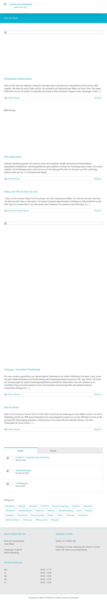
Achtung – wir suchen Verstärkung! (22, 369)
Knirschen (40, 511)
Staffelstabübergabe (23, 470)
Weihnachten (83, 515)
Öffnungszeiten (42, 520)
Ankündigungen (21, 483)
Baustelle (22, 506)
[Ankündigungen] (10, 484)
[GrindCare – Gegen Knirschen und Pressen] (10, 458)
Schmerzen (10, 515)
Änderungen (12, 211)
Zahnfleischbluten (13, 520)
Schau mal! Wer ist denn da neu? (21, 191)
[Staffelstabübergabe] (10, 471)
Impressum (65, 598)
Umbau (60, 515)
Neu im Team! (11, 407)
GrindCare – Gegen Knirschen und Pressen (32, 457)
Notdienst (51, 511)
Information (87, 506)
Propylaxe (89, 511)
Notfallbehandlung (66, 511)
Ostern (78, 511)
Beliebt (20, 451)
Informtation (10, 511)
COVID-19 (45, 506)
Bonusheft (33, 506)
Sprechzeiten (22, 515)
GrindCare (76, 506)
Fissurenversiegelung (60, 506)
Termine (51, 515)
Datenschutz (74, 598)
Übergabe (55, 520)
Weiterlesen (97, 98)
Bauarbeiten (10, 506)
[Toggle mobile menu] (102, 4)
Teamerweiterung (13, 98)
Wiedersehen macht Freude (18, 78)
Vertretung (70, 515)
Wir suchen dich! (12, 156)
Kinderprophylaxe (26, 511)
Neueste (53, 451)
